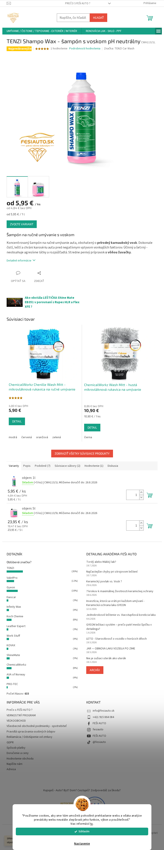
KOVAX (11, 645)
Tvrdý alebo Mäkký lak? (101, 562)
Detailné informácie (19, 260)
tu (91, 824)
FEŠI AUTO (99, 723)
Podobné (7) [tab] (42, 466)
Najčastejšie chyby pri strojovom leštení (112, 572)
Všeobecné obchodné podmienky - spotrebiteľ (37, 726)
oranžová (42, 437)
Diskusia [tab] (113, 466)
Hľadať (98, 17)
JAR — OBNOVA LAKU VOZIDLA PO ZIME (110, 649)
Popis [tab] (27, 466)
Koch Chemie (15, 616)
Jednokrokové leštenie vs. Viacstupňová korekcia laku (121, 615)
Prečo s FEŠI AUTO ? (77, 3)
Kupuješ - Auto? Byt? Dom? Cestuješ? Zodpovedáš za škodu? (82, 790)
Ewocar (11, 597)
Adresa (11, 769)
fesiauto (98, 729)
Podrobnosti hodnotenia (84, 49)
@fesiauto (99, 742)
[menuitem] (41, 31)
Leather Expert (16, 626)
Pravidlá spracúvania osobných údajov (31, 731)
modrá (13, 437)
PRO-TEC (12, 684)
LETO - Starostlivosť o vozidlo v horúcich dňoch (116, 639)
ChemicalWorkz (16, 665)
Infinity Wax (14, 607)
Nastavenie (82, 843)
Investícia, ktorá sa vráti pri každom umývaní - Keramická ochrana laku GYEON (115, 603)
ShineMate (13, 655)
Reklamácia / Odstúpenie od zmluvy (29, 737)
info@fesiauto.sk (103, 711)
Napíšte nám (14, 764)
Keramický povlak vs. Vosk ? (104, 582)
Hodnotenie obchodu (20, 759)
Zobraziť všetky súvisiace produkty (82, 453)
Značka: (119, 48)
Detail (17, 421)
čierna (88, 437)
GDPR (10, 742)
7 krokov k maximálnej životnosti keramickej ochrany (119, 591)
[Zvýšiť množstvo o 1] (141, 492)
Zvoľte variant (21, 224)
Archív (95, 670)
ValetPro (12, 578)
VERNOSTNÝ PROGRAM (21, 715)
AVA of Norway (16, 674)
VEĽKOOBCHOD (16, 721)
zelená (56, 437)
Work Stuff (13, 636)
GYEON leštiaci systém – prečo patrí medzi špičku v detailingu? (119, 627)
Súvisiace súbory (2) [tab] (67, 466)
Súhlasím (84, 831)
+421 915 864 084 (103, 717)
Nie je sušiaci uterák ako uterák (106, 658)
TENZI (10, 568)
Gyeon (11, 587)
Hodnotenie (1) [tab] (94, 466)
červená (26, 437)
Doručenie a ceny (18, 753)
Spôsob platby (16, 748)
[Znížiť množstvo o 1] (141, 497)
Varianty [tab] (14, 466)
